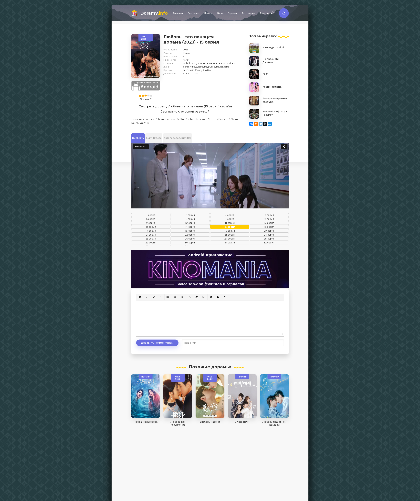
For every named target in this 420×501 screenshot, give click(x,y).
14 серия (190, 226)
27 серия (229, 238)
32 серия (269, 242)
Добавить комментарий (157, 342)
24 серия (269, 234)
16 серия (269, 226)
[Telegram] (260, 124)
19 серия (230, 230)
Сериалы (193, 13)
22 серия (190, 234)
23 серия (230, 234)
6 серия (190, 218)
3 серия (229, 215)
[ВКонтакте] (251, 124)
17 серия (151, 230)
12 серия (269, 222)
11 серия (230, 222)
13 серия (151, 226)
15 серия (229, 226)
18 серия (190, 230)
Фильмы (178, 13)
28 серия (269, 238)
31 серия (230, 242)
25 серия (151, 238)
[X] (265, 124)
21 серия (151, 234)
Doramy (154, 13)
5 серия (150, 218)
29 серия (151, 242)
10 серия (190, 222)
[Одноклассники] (256, 124)
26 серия (190, 238)
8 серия (269, 218)
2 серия (190, 215)
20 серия (269, 230)
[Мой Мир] (270, 124)
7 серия (229, 218)
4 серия (269, 215)
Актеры (264, 13)
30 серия (190, 242)
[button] (140, 297)
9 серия (150, 222)
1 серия (151, 215)
